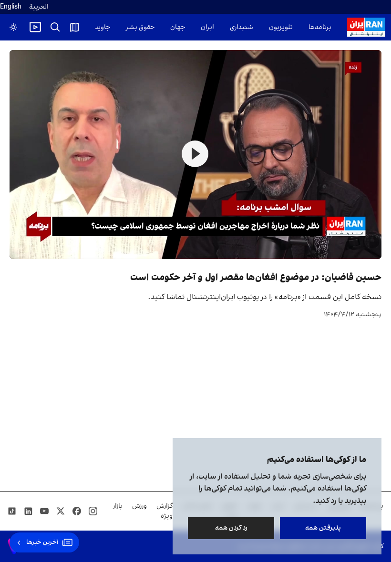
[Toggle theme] (13, 27)
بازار (118, 506)
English (10, 7)
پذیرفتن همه (323, 528)
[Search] (55, 27)
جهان (177, 27)
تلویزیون (281, 27)
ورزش (139, 506)
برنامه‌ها (320, 27)
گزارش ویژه (164, 511)
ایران (207, 27)
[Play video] (35, 27)
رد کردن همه (231, 528)
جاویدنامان (95, 27)
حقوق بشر (140, 27)
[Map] (74, 27)
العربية (39, 7)
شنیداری (241, 27)
